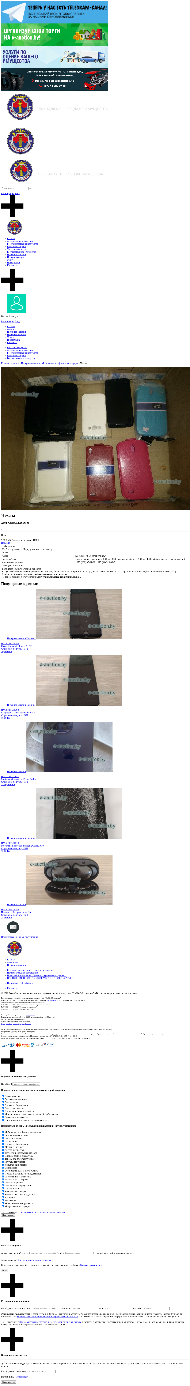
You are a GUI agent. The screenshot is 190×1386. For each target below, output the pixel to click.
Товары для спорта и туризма (19, 1159)
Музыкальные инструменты (19, 1203)
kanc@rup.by (51, 1000)
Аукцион (11, 329)
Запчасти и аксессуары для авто (21, 1153)
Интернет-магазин (16, 254)
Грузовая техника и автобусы (19, 1111)
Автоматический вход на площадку (114, 1253)
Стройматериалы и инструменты (21, 1170)
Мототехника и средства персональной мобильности (31, 1114)
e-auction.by (30, 1015)
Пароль (60, 1253)
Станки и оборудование (17, 1105)
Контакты (12, 265)
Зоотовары (10, 1197)
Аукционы (12, 962)
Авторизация (21, 1376)
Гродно (21, 1024)
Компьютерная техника (16, 1135)
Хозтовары (10, 1200)
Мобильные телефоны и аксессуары (23, 1132)
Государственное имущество (21, 252)
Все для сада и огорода (16, 1179)
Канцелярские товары (16, 1164)
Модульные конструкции (17, 1206)
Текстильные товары (15, 1191)
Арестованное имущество (20, 241)
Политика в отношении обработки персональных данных (36, 975)
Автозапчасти (12, 1188)
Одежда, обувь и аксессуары (19, 1156)
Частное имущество (17, 249)
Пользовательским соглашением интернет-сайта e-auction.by (47, 1316)
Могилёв (27, 1024)
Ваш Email (6, 1084)
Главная (11, 238)
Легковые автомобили (16, 1099)
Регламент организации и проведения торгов (30, 970)
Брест (3, 1024)
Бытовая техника (13, 1138)
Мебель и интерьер (14, 1147)
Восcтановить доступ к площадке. (35, 1260)
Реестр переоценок (16, 246)
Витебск (9, 1024)
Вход (17, 193)
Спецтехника (11, 1102)
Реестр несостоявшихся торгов (22, 244)
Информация (13, 262)
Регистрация (7, 193)
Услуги (10, 260)
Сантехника (11, 1167)
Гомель (15, 1024)
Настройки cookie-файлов (20, 983)
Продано (5, 543)
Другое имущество (14, 1108)
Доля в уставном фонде (16, 1117)
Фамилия (65, 1308)
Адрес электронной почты (14, 1253)
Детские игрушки (14, 1182)
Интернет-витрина (16, 257)
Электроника (11, 1141)
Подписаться (8, 1215)
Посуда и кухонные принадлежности (23, 1173)
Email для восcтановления (14, 1371)
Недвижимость (12, 1096)
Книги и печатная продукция (20, 1194)
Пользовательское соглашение (22, 972)
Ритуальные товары (15, 1162)
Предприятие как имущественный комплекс (27, 1120)
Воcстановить (8, 1382)
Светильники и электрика (18, 1176)
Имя (101, 1308)
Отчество (136, 1308)
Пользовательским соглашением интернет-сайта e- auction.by (50, 1322)
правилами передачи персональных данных (42, 1212)
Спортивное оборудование (18, 1185)
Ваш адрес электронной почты (16, 1308)
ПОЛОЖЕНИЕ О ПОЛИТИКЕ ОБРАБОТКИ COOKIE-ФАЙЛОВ (40, 978)
